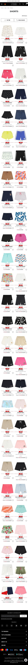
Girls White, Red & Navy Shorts (7, 600)
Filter (8, 20)
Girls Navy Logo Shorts (7, 226)
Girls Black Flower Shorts (20, 330)
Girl (8, 8)
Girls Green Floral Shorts (7, 539)
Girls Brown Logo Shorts (7, 185)
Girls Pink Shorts (7, 83)
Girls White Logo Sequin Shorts (7, 579)
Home (2, 8)
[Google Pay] (5, 654)
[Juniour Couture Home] (14, 4)
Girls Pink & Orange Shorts (7, 519)
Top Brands (4, 631)
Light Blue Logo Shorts (20, 498)
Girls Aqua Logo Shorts (7, 267)
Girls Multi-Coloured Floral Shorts (7, 287)
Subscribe (23, 616)
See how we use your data (6, 618)
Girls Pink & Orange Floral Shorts (21, 185)
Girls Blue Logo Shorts (21, 124)
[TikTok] (26, 625)
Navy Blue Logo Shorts (20, 104)
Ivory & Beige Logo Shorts (7, 41)
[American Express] (21, 649)
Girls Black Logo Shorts (7, 104)
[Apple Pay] (16, 649)
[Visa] (11, 649)
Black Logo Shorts (20, 61)
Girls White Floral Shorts (20, 206)
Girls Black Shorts (20, 560)
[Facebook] (2, 625)
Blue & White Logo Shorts (20, 145)
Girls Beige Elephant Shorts (21, 350)
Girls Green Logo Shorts (20, 579)
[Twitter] (7, 625)
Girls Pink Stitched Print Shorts (20, 539)
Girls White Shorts (20, 41)
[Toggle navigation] (2, 4)
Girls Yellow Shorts (7, 145)
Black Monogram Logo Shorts (7, 61)
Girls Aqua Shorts (20, 519)
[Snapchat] (16, 625)
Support (3, 638)
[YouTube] (21, 625)
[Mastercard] (2, 649)
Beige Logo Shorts (7, 434)
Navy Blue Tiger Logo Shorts (7, 206)
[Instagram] (12, 625)
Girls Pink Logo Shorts (21, 414)
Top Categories (6, 635)
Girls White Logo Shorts (7, 165)
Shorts (11, 8)
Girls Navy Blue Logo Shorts (7, 393)
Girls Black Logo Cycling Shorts (20, 309)
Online (3, 645)
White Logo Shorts (20, 83)
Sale (5, 8)
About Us (4, 642)
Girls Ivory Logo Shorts (21, 267)
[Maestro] (6, 649)
